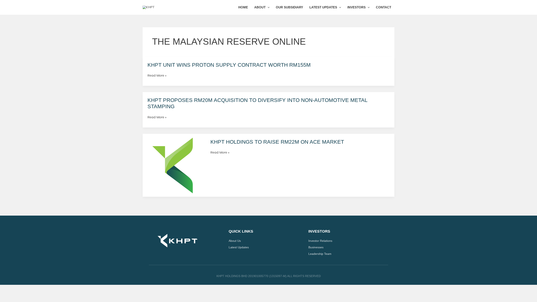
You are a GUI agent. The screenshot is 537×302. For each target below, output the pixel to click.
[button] (268, 7)
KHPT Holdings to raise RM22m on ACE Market (277, 142)
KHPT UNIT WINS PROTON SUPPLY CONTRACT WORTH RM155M (229, 65)
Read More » (156, 76)
